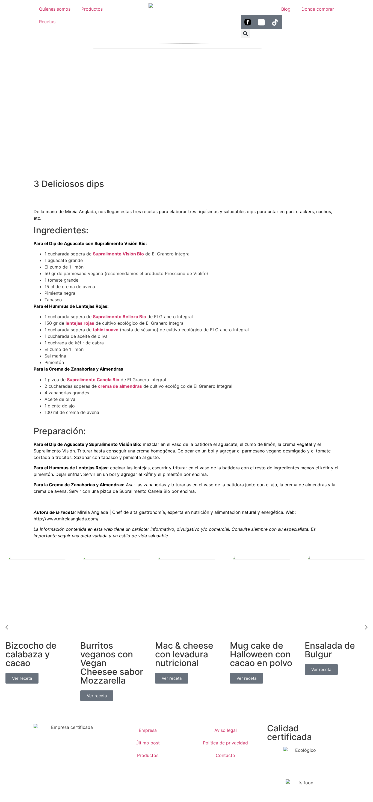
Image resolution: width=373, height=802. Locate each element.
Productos (92, 9)
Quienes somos (54, 9)
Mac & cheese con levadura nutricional (184, 654)
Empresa (148, 730)
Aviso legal (225, 730)
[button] (245, 33)
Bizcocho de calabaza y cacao (31, 654)
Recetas (47, 21)
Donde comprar (317, 9)
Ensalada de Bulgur (330, 650)
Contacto (225, 755)
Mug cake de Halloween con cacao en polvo (261, 654)
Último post (147, 743)
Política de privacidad (225, 743)
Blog (286, 9)
